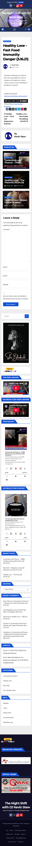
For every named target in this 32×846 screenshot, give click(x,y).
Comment (6, 229)
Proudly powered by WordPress (10, 823)
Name (5, 267)
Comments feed (8, 717)
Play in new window (16, 104)
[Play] (6, 101)
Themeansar (16, 826)
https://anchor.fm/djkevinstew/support (15, 96)
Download (7, 106)
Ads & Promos (12, 841)
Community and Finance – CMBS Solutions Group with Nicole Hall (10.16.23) (14, 561)
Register (6, 703)
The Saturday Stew (9, 690)
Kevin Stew (15, 65)
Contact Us (21, 841)
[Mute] (21, 101)
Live (7, 830)
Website (5, 284)
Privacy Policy (10, 838)
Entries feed (7, 713)
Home (11, 830)
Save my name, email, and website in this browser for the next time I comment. (15, 297)
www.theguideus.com (10, 610)
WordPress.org (8, 722)
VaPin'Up (6, 616)
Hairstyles (6, 632)
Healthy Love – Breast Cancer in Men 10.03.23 (16, 202)
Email (5, 276)
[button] (25, 29)
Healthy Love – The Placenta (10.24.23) (14, 181)
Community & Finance (10, 676)
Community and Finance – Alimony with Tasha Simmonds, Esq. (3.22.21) (16, 603)
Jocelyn (5, 623)
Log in (5, 708)
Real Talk (6, 685)
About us (23, 834)
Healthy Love (7, 41)
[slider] (24, 100)
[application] (16, 101)
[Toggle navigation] (14, 29)
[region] (16, 760)
